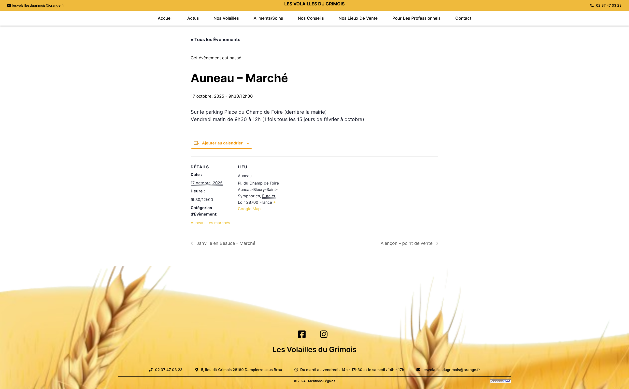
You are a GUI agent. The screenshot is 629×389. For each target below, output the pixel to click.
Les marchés (218, 222)
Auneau (197, 222)
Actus (193, 18)
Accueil (165, 18)
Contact (463, 18)
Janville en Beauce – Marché (225, 243)
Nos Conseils (311, 18)
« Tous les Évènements (215, 39)
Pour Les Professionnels (416, 18)
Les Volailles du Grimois (314, 349)
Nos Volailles (226, 18)
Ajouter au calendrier (222, 142)
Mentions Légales (321, 381)
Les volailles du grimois (314, 3)
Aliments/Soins (268, 18)
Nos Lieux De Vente (358, 18)
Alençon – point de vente (407, 243)
